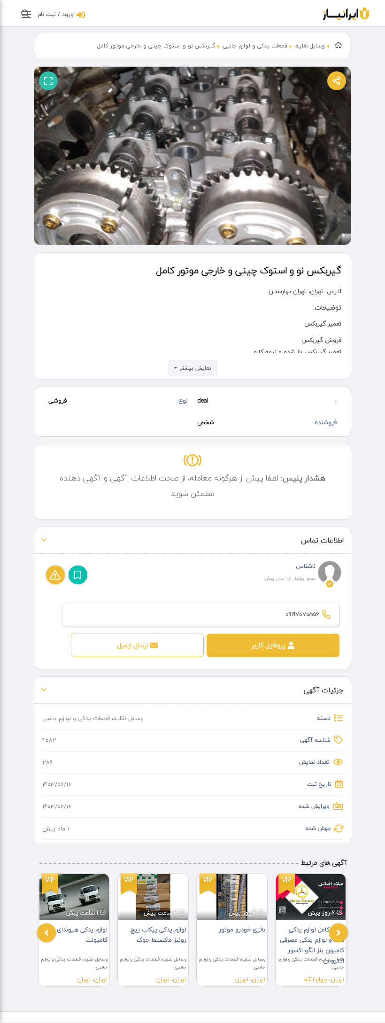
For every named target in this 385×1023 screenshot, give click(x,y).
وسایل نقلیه (310, 46)
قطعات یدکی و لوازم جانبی (255, 46)
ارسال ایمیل (132, 645)
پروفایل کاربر (268, 645)
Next (338, 932)
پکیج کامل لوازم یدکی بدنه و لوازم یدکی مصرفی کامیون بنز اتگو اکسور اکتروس (312, 945)
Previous (46, 932)
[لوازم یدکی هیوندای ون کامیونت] (74, 897)
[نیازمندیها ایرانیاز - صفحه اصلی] (347, 13)
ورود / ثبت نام (56, 14)
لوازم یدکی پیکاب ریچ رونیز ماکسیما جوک (158, 934)
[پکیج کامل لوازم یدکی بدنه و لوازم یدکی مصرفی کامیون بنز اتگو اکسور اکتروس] (311, 897)
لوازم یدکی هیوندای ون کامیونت (77, 934)
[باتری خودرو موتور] (232, 897)
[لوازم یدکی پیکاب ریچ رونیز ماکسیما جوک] (153, 897)
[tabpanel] (74, 930)
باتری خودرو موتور (242, 929)
